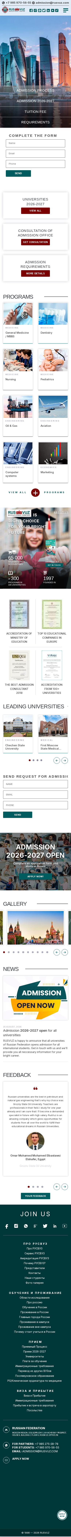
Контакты (35, 1273)
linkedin (55, 1226)
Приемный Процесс (34, 1346)
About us (61, 512)
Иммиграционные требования (34, 1366)
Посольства (34, 1410)
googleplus (35, 1226)
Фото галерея (35, 1282)
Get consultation (35, 242)
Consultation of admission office (35, 236)
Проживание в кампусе (34, 1322)
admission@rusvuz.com (52, 2)
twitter (45, 1226)
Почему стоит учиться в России (34, 1331)
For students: (35, 1447)
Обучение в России (34, 1307)
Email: (35, 1451)
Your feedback (35, 1195)
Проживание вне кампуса (34, 1326)
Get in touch (54, 565)
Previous (57, 952)
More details (35, 273)
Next (65, 952)
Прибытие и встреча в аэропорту (34, 1405)
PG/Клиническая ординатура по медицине (34, 1380)
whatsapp (16, 1226)
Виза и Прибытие (35, 1395)
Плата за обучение (35, 1361)
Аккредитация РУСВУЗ (34, 1258)
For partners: (35, 1444)
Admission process (35, 90)
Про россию (34, 1302)
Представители (35, 1268)
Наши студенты (35, 1277)
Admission (35, 101)
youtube (26, 1226)
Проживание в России (35, 1312)
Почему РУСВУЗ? (35, 1263)
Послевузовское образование (34, 1375)
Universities (35, 204)
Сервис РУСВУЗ (35, 1253)
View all (35, 210)
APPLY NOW (62, 1515)
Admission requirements (35, 267)
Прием (34, 1351)
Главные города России (34, 1317)
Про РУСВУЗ (34, 1248)
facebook (6, 1226)
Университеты (34, 1356)
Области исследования (35, 1297)
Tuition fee (35, 112)
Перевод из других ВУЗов (34, 1371)
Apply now (20, 1458)
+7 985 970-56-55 (18, 2)
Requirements (35, 122)
